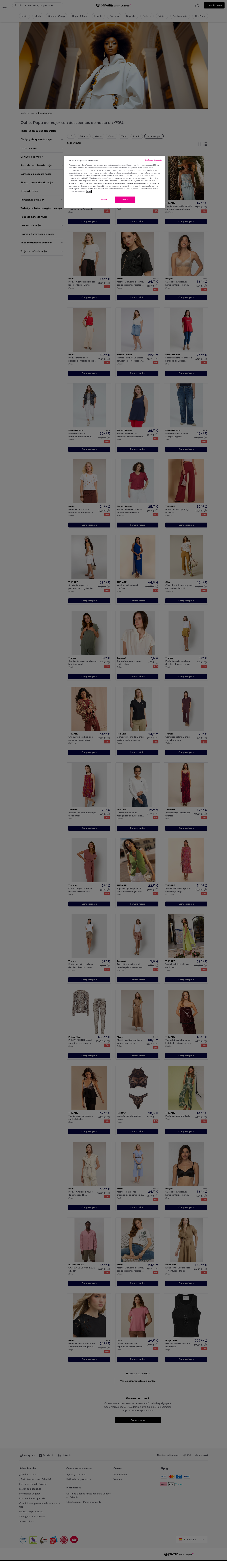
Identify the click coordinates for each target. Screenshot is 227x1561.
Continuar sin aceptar (153, 160)
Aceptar (125, 200)
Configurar (102, 199)
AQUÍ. (89, 191)
